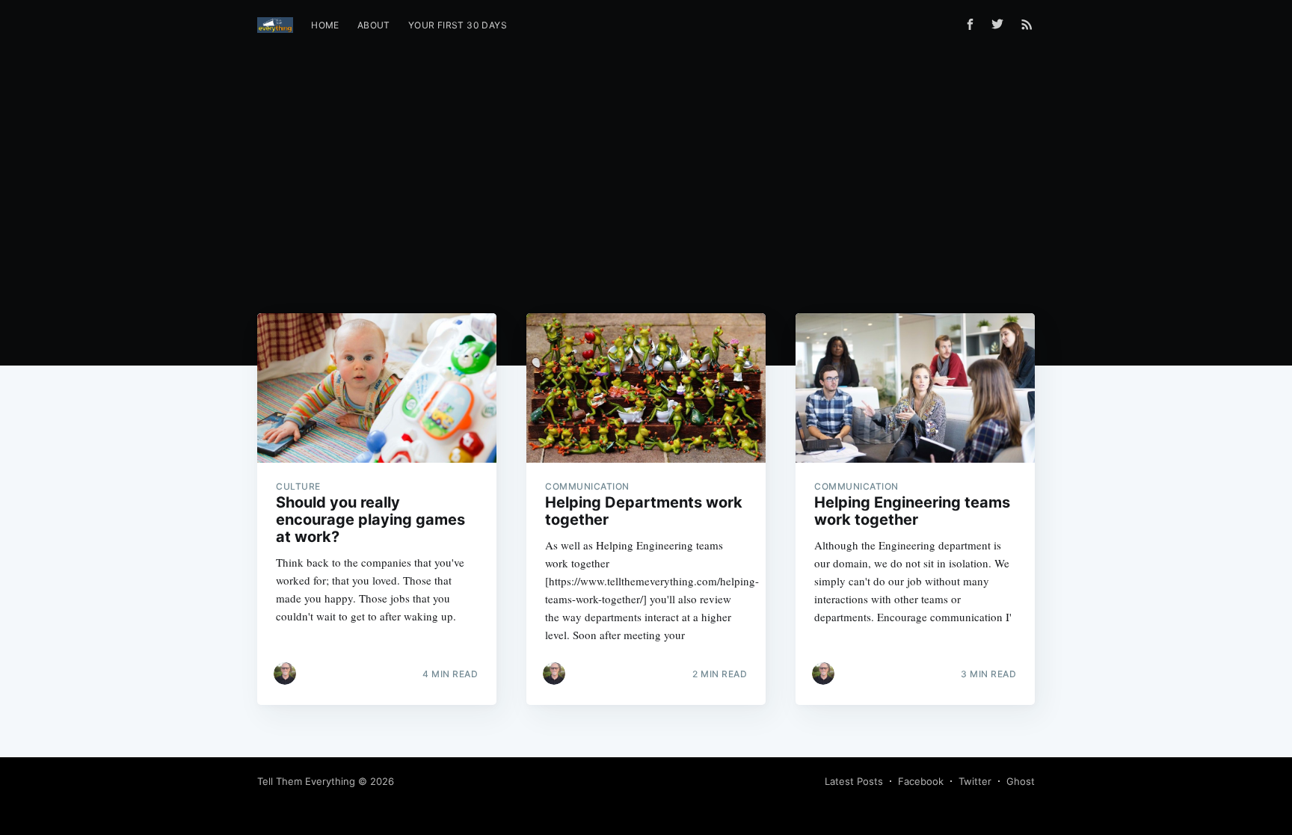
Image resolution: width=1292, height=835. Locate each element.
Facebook (921, 781)
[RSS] (1027, 24)
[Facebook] (970, 24)
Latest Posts (854, 781)
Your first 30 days (457, 25)
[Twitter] (1001, 24)
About (373, 25)
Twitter (975, 781)
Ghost (1020, 781)
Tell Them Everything (306, 781)
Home (325, 25)
